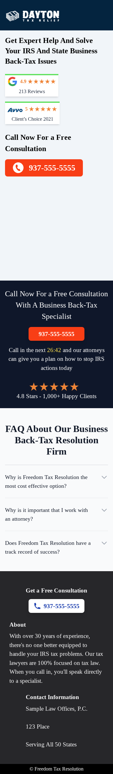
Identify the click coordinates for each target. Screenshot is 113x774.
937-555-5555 (56, 333)
